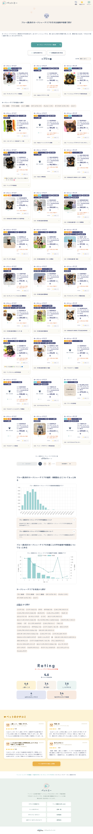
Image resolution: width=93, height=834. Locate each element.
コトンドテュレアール (63, 647)
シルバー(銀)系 (25, 106)
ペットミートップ (21, 774)
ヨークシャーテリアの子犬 (47, 774)
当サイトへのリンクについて (34, 820)
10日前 (18, 136)
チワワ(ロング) (48, 609)
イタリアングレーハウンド (68, 620)
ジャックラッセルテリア (34, 623)
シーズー (43, 616)
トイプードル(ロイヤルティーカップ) (39, 640)
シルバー (73, 106)
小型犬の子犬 (36, 774)
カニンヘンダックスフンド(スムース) (46, 644)
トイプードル (20, 609)
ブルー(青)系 (6, 106)
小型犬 (19, 605)
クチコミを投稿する (34, 804)
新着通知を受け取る (57, 53)
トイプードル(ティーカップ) (50, 627)
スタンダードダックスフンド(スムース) (27, 633)
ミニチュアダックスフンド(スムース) (27, 630)
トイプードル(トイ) (31, 609)
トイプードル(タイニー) (23, 627)
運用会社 (59, 820)
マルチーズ (64, 613)
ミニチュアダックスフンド (61, 609)
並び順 (77, 58)
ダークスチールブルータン (62, 106)
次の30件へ (65, 463)
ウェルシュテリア (22, 651)
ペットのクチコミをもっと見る (46, 763)
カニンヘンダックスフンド (55, 616)
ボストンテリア (64, 627)
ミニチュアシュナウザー (53, 613)
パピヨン (19, 623)
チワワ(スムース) (36, 627)
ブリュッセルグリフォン (57, 640)
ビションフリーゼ (22, 616)
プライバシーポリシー (34, 814)
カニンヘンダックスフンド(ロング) (26, 620)
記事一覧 (59, 809)
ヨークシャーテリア (34, 616)
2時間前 (78, 172)
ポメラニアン (41, 613)
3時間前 (18, 88)
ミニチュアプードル (45, 633)
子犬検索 (29, 774)
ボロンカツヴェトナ (22, 640)
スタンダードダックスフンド (46, 630)
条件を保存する (38, 53)
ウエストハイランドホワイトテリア (26, 637)
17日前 (18, 174)
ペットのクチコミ (34, 809)
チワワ (40, 609)
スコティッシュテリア (43, 637)
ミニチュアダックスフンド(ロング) (26, 613)
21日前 (18, 253)
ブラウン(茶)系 (15, 106)
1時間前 (78, 437)
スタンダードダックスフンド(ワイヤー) (65, 637)
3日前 (18, 362)
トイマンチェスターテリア (60, 633)
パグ (25, 623)
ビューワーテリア (63, 644)
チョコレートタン (48, 106)
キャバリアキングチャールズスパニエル (48, 620)
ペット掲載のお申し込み (59, 804)
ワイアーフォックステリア (48, 647)
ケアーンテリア (21, 647)
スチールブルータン (36, 106)
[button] (68, 85)
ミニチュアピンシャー (49, 623)
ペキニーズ (60, 623)
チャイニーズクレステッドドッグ (26, 644)
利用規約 (59, 814)
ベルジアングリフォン (33, 647)
